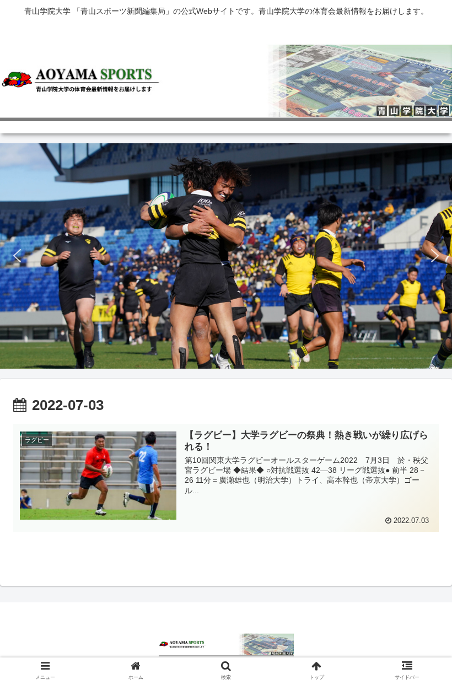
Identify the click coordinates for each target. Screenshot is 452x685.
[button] (17, 256)
